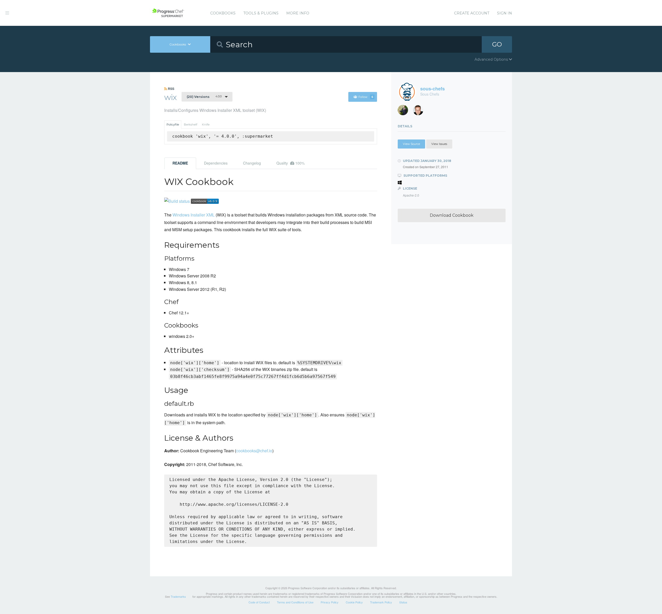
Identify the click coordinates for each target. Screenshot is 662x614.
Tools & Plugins (261, 13)
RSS (170, 88)
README (180, 163)
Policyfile (173, 124)
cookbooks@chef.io (254, 451)
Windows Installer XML (193, 215)
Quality (290, 163)
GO (497, 44)
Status (403, 602)
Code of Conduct (259, 602)
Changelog (252, 163)
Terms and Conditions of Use (295, 602)
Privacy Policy (329, 602)
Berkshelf (190, 124)
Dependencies (216, 163)
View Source (411, 144)
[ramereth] (420, 111)
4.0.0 (204, 97)
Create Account (471, 13)
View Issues (439, 144)
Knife (205, 124)
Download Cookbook (451, 215)
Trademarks (178, 596)
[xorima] (405, 111)
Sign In (504, 13)
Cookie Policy (354, 602)
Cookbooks (223, 13)
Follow (365, 97)
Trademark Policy (381, 602)
